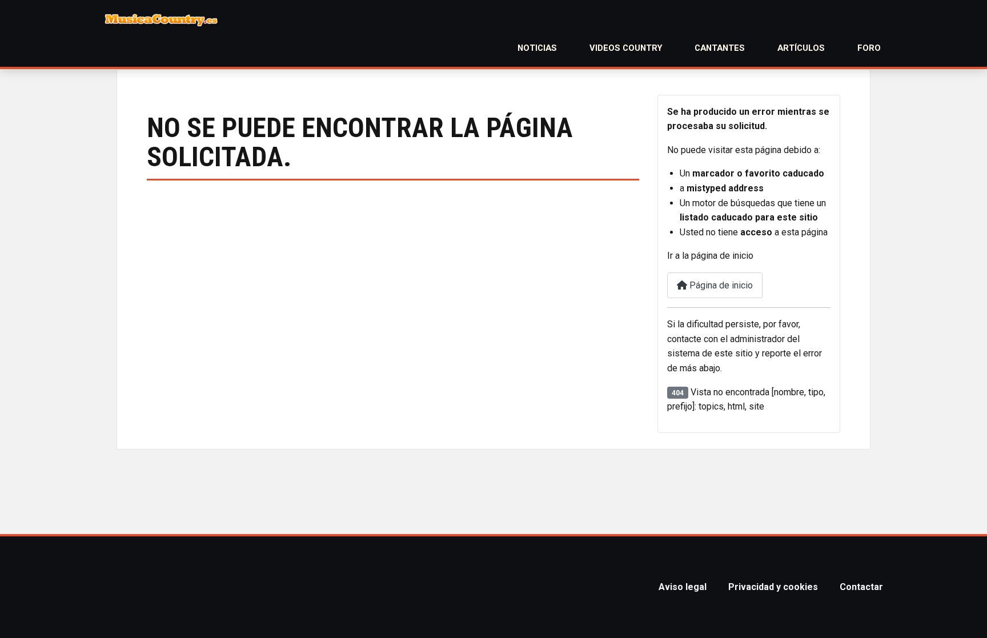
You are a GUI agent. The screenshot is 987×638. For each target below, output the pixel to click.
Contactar (861, 586)
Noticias (537, 48)
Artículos (801, 48)
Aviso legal (683, 586)
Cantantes (720, 48)
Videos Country (626, 48)
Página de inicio (720, 285)
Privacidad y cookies (773, 586)
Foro (869, 48)
